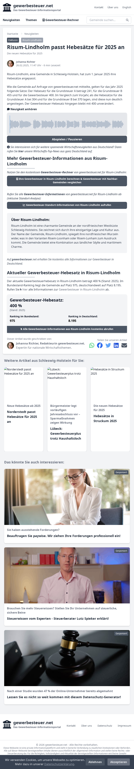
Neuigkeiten (11, 20)
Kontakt (98, 7)
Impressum (124, 725)
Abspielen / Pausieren (67, 139)
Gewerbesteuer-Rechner (62, 20)
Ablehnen (95, 762)
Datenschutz (105, 725)
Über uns (112, 7)
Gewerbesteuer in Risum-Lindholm (82, 289)
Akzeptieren (118, 762)
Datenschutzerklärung (59, 764)
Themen (31, 20)
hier (25, 289)
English (126, 7)
